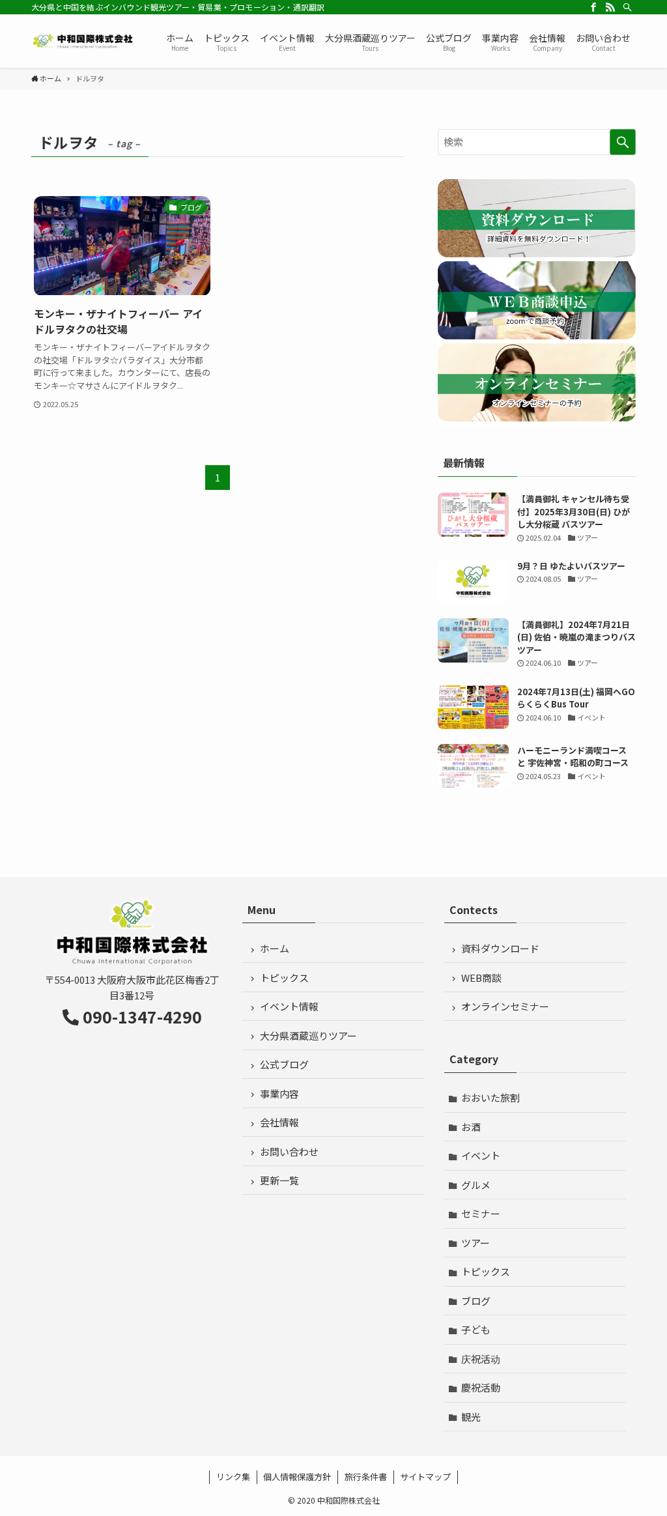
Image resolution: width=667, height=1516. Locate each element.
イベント (480, 1155)
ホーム (274, 948)
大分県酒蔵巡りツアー (308, 1035)
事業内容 (279, 1093)
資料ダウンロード (500, 948)
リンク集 (233, 1476)
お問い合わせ (289, 1151)
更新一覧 (279, 1180)
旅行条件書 (366, 1476)
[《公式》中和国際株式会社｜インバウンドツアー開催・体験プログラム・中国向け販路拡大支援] (83, 41)
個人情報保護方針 (297, 1476)
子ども (475, 1329)
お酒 (471, 1127)
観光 (471, 1416)
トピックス (284, 977)
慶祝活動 (480, 1387)
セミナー (480, 1213)
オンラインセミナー (505, 1006)
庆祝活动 (480, 1359)
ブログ (475, 1301)
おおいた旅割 (490, 1097)
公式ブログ (284, 1064)
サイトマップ (425, 1476)
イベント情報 (289, 1006)
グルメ (475, 1185)
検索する (623, 142)
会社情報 (279, 1122)
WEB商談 (481, 977)
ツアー (475, 1243)
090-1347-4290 (142, 1016)
